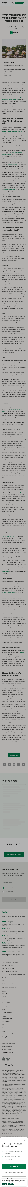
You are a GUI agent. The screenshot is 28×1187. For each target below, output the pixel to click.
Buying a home (14, 1166)
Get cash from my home (14, 1179)
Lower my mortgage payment (14, 1172)
